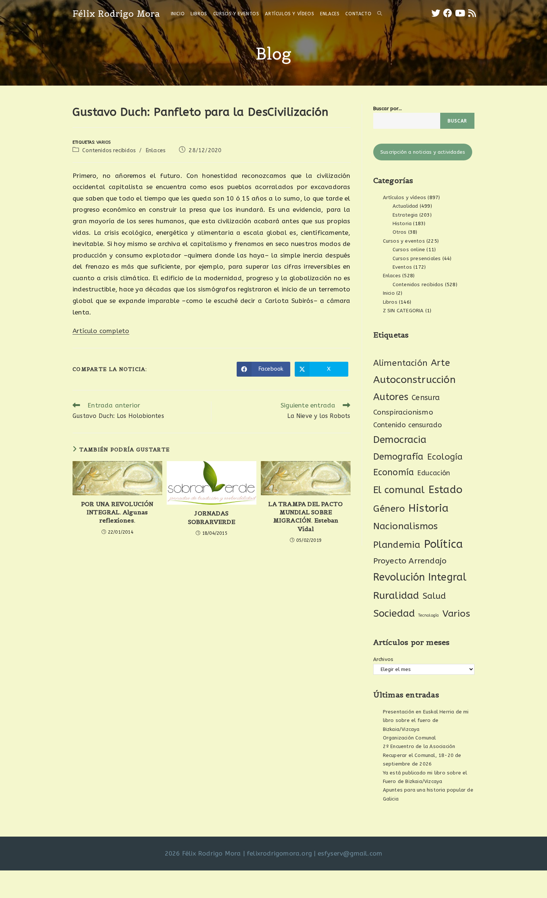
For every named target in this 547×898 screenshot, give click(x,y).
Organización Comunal (409, 738)
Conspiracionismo (403, 412)
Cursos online (409, 249)
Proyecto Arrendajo (410, 561)
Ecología (445, 457)
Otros (400, 232)
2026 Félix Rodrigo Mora (203, 853)
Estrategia (405, 215)
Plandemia (396, 544)
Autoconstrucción (414, 380)
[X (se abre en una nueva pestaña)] (436, 13)
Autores (390, 397)
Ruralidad (396, 595)
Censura (426, 397)
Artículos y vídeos (404, 197)
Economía (393, 472)
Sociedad (394, 613)
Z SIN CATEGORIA (403, 310)
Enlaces (155, 150)
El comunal (399, 490)
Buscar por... (387, 108)
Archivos (383, 659)
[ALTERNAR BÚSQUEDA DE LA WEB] (379, 14)
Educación (433, 473)
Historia (402, 223)
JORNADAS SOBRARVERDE (211, 517)
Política (443, 544)
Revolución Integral (420, 577)
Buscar (457, 121)
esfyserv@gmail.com (350, 853)
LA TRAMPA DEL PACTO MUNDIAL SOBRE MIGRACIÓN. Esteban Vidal (305, 516)
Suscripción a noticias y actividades (422, 152)
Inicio (389, 293)
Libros (390, 302)
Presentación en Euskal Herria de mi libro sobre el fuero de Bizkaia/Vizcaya (426, 720)
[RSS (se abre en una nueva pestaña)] (472, 13)
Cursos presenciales (417, 258)
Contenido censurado (407, 425)
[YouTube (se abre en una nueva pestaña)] (460, 13)
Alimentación (400, 363)
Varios (103, 142)
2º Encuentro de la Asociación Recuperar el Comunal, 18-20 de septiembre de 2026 (422, 755)
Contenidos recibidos (109, 150)
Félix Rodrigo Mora (116, 13)
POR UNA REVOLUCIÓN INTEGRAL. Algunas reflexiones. (117, 512)
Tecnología (428, 615)
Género (389, 508)
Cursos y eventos (404, 241)
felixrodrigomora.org (279, 853)
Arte (440, 363)
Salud (434, 596)
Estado (445, 489)
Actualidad (405, 206)
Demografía (398, 456)
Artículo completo (101, 331)
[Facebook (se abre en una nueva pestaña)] (448, 13)
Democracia (400, 439)
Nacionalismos (405, 526)
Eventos (402, 267)
